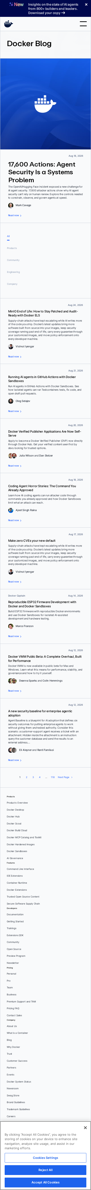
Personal (11, 973)
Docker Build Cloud (17, 830)
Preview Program (16, 956)
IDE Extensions (15, 876)
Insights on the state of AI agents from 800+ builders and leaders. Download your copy (53, 8)
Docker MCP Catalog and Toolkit (24, 837)
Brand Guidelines (16, 1102)
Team (10, 987)
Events (10, 1074)
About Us (12, 1026)
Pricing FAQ (13, 1008)
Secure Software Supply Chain (23, 903)
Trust (9, 1054)
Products (12, 248)
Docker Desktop (15, 809)
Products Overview (17, 802)
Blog (9, 1040)
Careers (11, 1116)
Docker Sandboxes (17, 851)
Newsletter (13, 963)
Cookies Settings (45, 1158)
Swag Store (13, 1095)
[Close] (85, 1128)
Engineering (13, 272)
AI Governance (15, 858)
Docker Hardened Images (21, 844)
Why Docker (13, 1047)
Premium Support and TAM (21, 1001)
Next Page (63, 777)
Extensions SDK (15, 935)
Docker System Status (19, 1081)
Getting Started (15, 921)
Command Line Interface (20, 869)
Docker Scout (14, 823)
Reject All (45, 1170)
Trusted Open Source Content (23, 896)
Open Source (14, 949)
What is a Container (17, 1033)
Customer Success (17, 1061)
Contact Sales (14, 1015)
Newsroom (13, 1088)
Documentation (15, 914)
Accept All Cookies (46, 1182)
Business (11, 994)
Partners (11, 1067)
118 (53, 777)
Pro (8, 980)
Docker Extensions (17, 890)
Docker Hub (13, 816)
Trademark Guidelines (18, 1109)
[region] (45, 1155)
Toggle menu (83, 23)
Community (13, 260)
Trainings (11, 928)
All (8, 236)
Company (12, 284)
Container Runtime (17, 883)
